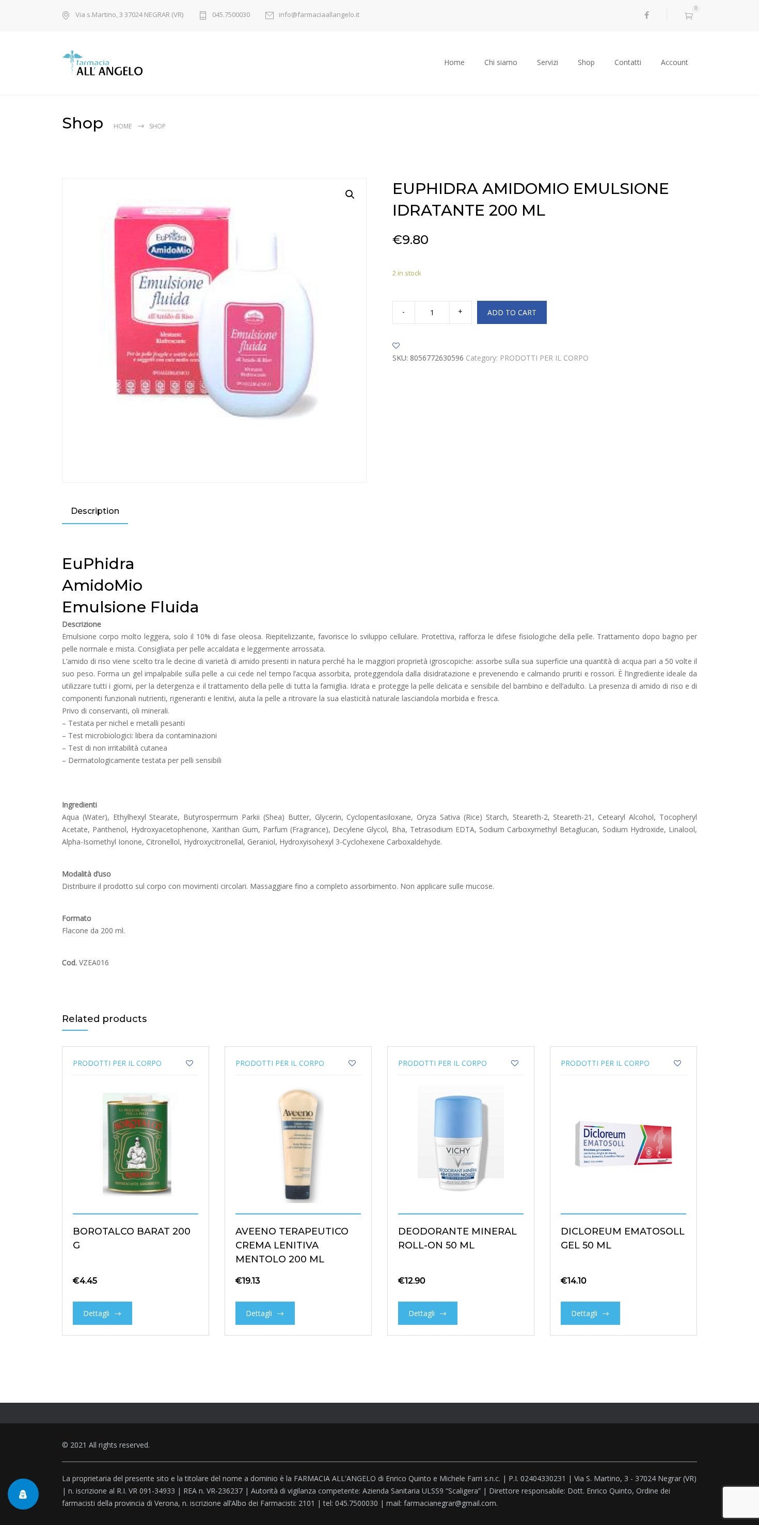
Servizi (547, 62)
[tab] (95, 512)
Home (454, 62)
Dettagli (96, 1313)
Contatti (627, 62)
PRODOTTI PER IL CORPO (544, 358)
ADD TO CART (511, 312)
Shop (586, 62)
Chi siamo (500, 62)
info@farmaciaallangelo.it (319, 14)
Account (674, 62)
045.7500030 (231, 14)
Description (95, 511)
